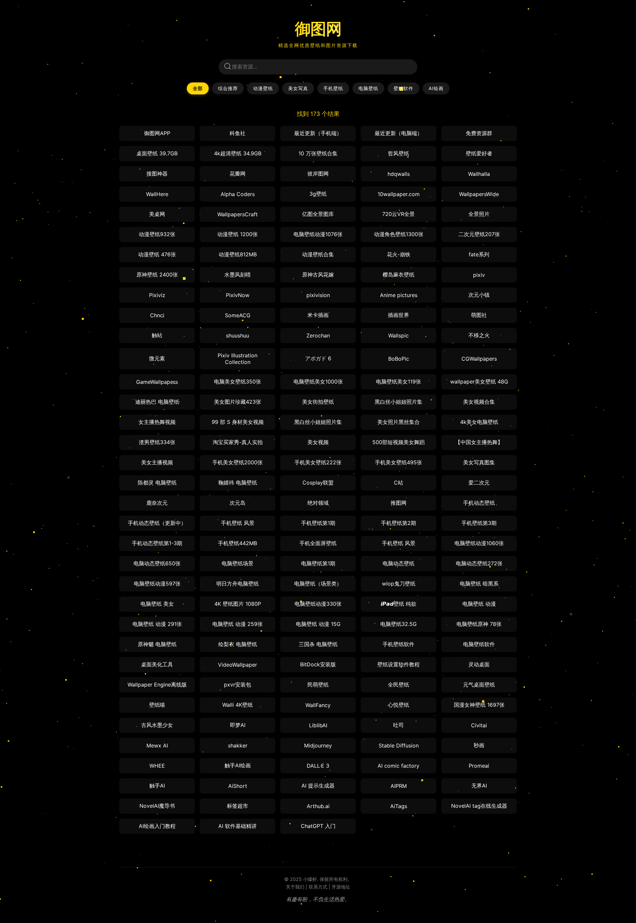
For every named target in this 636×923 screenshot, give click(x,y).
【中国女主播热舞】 (479, 442)
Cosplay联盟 (318, 482)
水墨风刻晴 (237, 274)
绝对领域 (318, 502)
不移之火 (479, 335)
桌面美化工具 (157, 664)
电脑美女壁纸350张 (237, 381)
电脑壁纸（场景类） (318, 583)
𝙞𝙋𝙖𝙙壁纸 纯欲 (398, 603)
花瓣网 (237, 173)
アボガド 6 (318, 358)
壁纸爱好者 (479, 153)
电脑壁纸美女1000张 (318, 381)
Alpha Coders (238, 194)
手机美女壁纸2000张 (237, 462)
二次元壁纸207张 (479, 234)
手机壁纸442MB (237, 543)
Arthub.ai (318, 806)
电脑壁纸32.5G (398, 624)
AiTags (398, 806)
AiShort (237, 786)
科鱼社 (237, 133)
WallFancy (318, 705)
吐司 (398, 725)
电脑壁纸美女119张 (398, 381)
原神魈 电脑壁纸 (157, 644)
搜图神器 (157, 173)
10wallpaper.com (399, 194)
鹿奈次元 (157, 502)
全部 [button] (198, 88)
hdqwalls (399, 174)
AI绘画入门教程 (157, 826)
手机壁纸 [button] (333, 88)
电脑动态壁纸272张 (479, 563)
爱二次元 (479, 482)
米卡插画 (318, 315)
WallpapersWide (479, 194)
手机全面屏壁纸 (318, 543)
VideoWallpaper (237, 664)
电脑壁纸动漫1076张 (318, 234)
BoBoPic (398, 358)
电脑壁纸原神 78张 (479, 624)
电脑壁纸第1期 (318, 563)
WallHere (157, 194)
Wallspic (398, 335)
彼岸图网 (318, 173)
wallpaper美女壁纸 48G (479, 381)
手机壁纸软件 (398, 644)
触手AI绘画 (238, 765)
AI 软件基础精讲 (237, 826)
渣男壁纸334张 (157, 442)
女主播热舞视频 (157, 422)
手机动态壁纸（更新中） (157, 523)
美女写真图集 (479, 462)
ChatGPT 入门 (318, 826)
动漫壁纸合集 (318, 254)
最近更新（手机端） (318, 133)
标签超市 (237, 805)
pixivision (318, 295)
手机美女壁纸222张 (318, 462)
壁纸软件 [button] (403, 88)
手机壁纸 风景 (237, 523)
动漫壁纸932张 (157, 234)
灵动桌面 (479, 664)
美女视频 (318, 442)
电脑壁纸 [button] (368, 88)
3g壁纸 (318, 193)
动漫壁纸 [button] (263, 88)
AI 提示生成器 (318, 785)
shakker (237, 745)
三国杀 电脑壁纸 (318, 644)
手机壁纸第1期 (318, 523)
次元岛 (237, 502)
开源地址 (341, 887)
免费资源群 (479, 133)
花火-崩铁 (398, 254)
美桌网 (157, 214)
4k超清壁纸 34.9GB (237, 153)
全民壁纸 (398, 684)
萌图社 (479, 315)
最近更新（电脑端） (398, 133)
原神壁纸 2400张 (157, 274)
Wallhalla (479, 174)
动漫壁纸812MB (238, 254)
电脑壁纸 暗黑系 (479, 583)
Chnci (157, 315)
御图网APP (157, 133)
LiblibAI (318, 725)
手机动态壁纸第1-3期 (157, 543)
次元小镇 (479, 294)
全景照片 (479, 214)
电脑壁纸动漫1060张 (479, 543)
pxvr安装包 (237, 684)
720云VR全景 (398, 214)
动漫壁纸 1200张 (237, 234)
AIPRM (399, 786)
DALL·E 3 (318, 765)
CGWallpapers (479, 358)
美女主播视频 (157, 462)
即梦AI (237, 725)
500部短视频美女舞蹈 (398, 442)
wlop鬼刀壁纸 (398, 583)
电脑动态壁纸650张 (157, 563)
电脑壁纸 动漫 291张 (157, 624)
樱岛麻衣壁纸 (398, 274)
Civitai (479, 725)
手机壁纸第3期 (479, 523)
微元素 (157, 358)
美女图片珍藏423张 (237, 401)
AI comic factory (398, 765)
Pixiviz (157, 295)
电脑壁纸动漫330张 (318, 603)
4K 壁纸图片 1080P (237, 603)
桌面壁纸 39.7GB (157, 153)
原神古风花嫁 (318, 274)
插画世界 (398, 315)
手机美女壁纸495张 (398, 462)
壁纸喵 (157, 704)
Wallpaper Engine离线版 (157, 684)
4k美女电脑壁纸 (479, 422)
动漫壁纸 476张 (157, 254)
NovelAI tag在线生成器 (479, 805)
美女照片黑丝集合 (398, 422)
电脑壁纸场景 (237, 563)
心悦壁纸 (398, 704)
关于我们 (295, 887)
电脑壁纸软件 (479, 644)
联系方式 (318, 887)
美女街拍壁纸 (318, 401)
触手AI (157, 785)
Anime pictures (398, 295)
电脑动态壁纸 (398, 563)
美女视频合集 (479, 401)
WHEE (157, 765)
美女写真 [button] (298, 88)
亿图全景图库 (318, 214)
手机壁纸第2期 (398, 523)
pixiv (479, 275)
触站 (157, 335)
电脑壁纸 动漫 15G (318, 624)
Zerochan (318, 335)
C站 (398, 482)
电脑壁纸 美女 (157, 603)
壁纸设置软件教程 (398, 664)
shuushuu (237, 335)
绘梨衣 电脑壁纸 (237, 644)
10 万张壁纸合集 (318, 153)
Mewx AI (157, 745)
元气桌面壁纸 (479, 684)
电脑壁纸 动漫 (479, 603)
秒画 (479, 745)
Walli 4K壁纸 (237, 704)
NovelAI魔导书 (157, 805)
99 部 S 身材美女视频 (238, 422)
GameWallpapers (157, 382)
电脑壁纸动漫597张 (157, 583)
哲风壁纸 (398, 153)
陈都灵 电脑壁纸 (157, 482)
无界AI (479, 785)
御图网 (318, 28)
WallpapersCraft (237, 214)
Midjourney (318, 745)
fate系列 (479, 254)
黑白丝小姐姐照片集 (398, 401)
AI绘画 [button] (436, 88)
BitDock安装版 (318, 664)
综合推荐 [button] (228, 88)
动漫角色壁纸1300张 (398, 234)
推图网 (398, 502)
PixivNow (237, 295)
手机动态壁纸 (479, 502)
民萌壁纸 (318, 684)
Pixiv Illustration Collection (237, 358)
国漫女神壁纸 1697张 (479, 704)
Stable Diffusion (399, 745)
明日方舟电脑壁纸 (237, 583)
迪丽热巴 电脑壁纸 (157, 401)
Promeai (479, 765)
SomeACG (237, 315)
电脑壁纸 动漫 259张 (237, 624)
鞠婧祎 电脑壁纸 (237, 482)
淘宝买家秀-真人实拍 (238, 442)
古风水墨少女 (157, 725)
